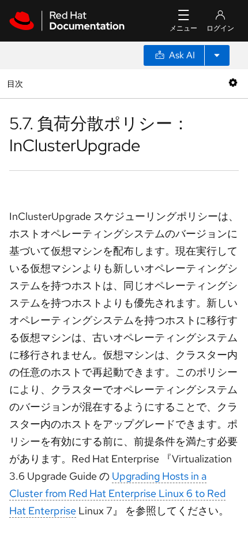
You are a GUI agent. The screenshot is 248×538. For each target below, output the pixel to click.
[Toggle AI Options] (217, 55)
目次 (16, 83)
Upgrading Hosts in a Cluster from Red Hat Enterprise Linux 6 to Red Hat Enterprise (117, 493)
